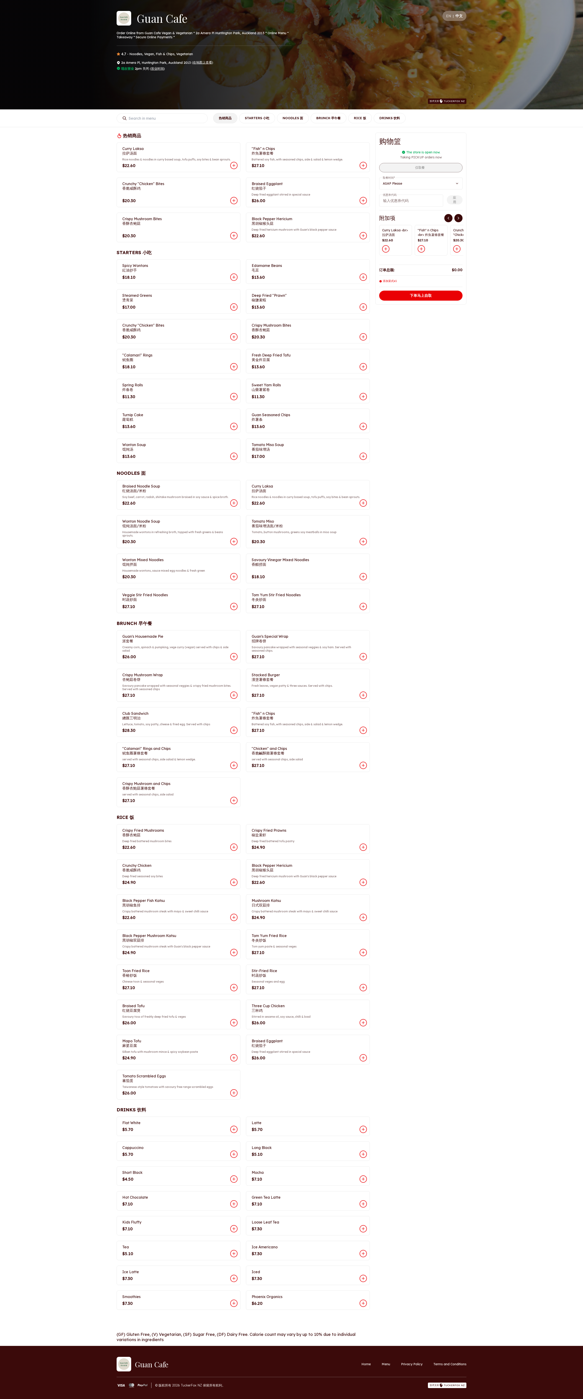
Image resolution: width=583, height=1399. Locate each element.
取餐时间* (389, 177)
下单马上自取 (421, 295)
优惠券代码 (389, 194)
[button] (178, 157)
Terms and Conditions (449, 1364)
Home (366, 1364)
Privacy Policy (411, 1364)
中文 (459, 15)
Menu (386, 1364)
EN (448, 16)
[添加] (385, 249)
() (202, 62)
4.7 (123, 54)
